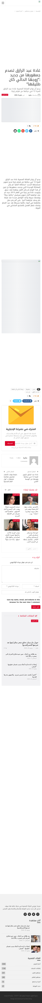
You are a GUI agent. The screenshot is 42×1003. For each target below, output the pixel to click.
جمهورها (28, 389)
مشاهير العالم (36, 977)
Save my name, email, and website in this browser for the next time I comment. (23, 601)
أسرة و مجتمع (36, 981)
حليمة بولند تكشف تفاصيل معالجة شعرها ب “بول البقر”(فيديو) (10, 478)
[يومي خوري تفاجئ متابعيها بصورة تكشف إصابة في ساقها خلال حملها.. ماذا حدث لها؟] (12, 524)
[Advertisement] (21, 45)
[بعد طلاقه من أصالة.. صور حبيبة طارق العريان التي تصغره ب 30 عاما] (35, 938)
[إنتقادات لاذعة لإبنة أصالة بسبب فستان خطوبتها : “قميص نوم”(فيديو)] (35, 949)
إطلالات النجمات (35, 968)
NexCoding (29, 998)
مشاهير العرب (36, 972)
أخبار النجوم (5, 95)
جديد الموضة (36, 986)
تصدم (34, 389)
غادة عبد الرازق (35, 392)
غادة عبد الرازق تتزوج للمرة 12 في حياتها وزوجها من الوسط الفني (30, 478)
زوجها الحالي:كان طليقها (17, 389)
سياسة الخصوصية (8, 995)
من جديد (28, 392)
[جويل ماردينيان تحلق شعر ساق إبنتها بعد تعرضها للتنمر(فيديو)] (21, 630)
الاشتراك (10, 443)
